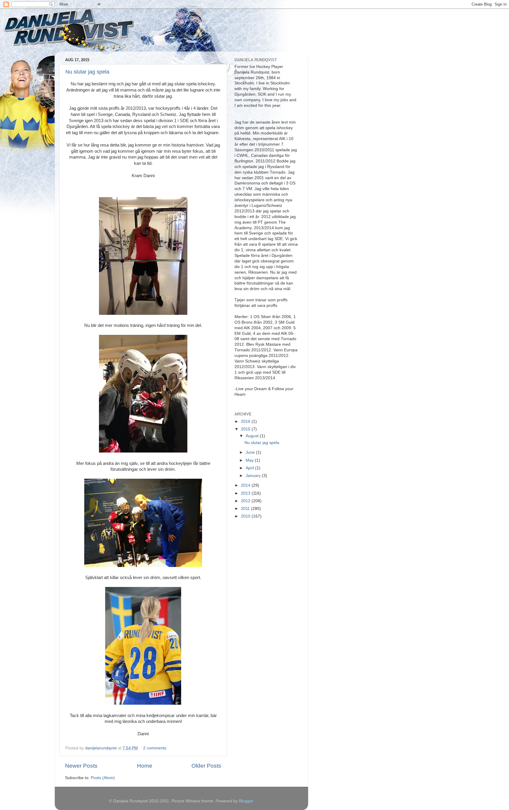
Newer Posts (81, 766)
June (251, 452)
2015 (246, 429)
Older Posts (206, 766)
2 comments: (155, 748)
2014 (246, 485)
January (254, 475)
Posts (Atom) (103, 778)
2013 (246, 493)
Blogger (246, 801)
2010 (246, 516)
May (250, 460)
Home (144, 766)
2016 (246, 421)
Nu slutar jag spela (87, 72)
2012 (246, 501)
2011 (246, 508)
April (250, 468)
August (253, 436)
